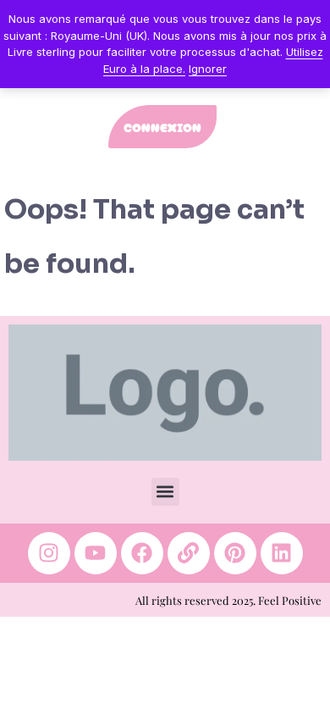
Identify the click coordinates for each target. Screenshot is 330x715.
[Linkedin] (282, 553)
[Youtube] (95, 553)
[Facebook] (142, 553)
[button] (165, 492)
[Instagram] (49, 553)
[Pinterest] (235, 553)
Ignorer (208, 68)
